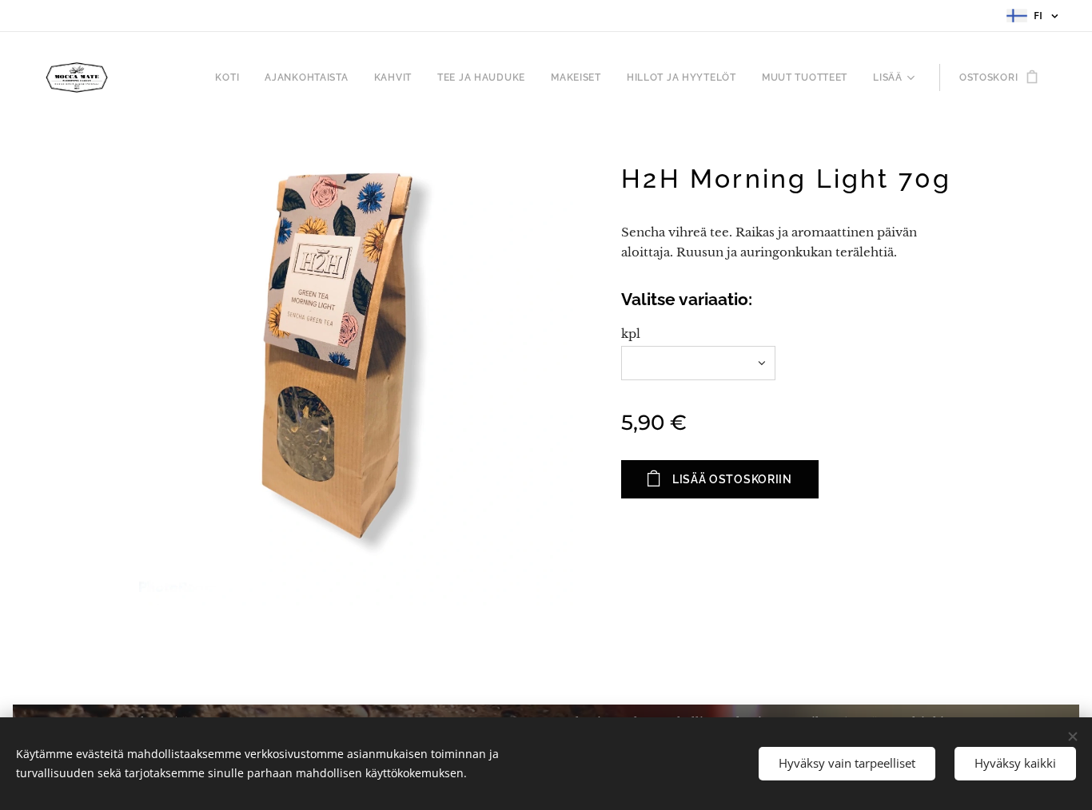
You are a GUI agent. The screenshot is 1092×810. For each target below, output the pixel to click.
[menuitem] (231, 77)
